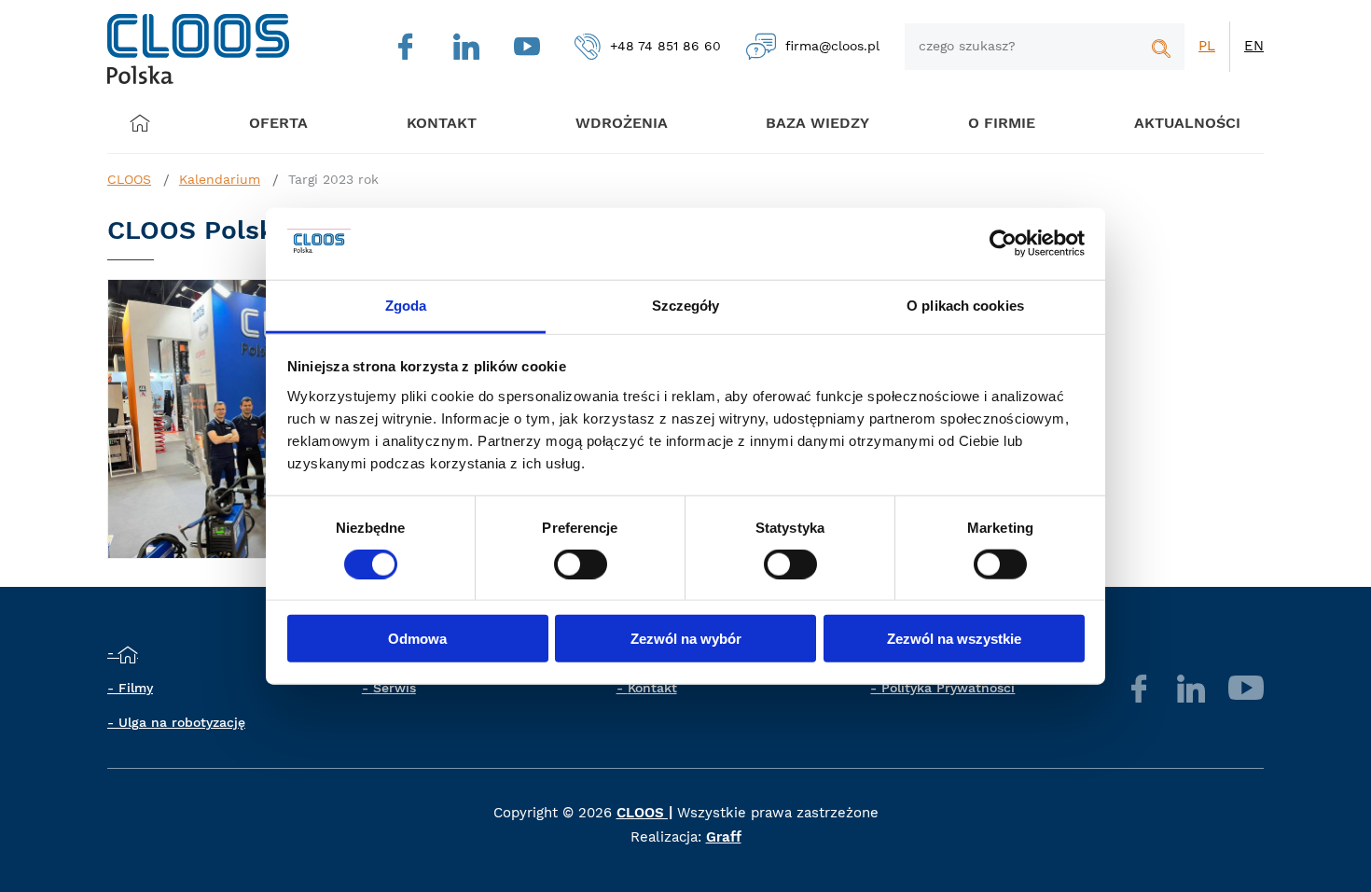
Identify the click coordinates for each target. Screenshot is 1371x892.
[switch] (580, 563)
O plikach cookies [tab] (965, 306)
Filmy (135, 687)
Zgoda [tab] (406, 306)
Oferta (278, 123)
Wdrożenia (621, 123)
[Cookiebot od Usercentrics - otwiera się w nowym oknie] (1003, 244)
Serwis (394, 687)
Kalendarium (219, 179)
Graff (723, 837)
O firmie (1001, 123)
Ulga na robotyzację (181, 722)
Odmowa (417, 639)
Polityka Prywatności (948, 687)
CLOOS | (644, 812)
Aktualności (1187, 123)
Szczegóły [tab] (686, 306)
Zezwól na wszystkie (954, 639)
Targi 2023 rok (333, 179)
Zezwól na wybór (685, 639)
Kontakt (652, 687)
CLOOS (129, 179)
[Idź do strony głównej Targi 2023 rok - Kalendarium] (198, 49)
